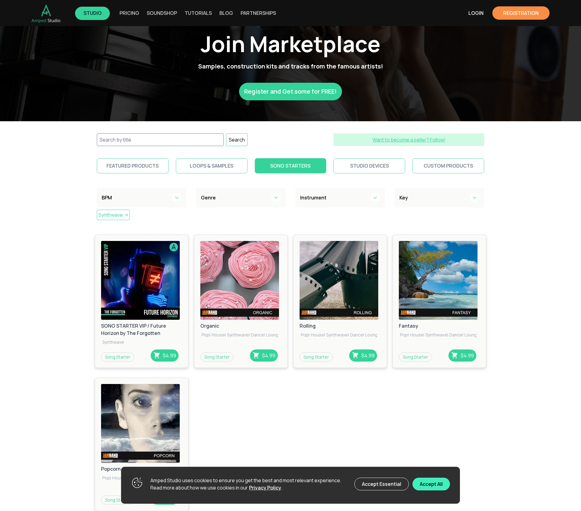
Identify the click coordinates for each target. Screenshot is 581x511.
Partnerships (258, 13)
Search (237, 139)
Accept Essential (381, 484)
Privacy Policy (265, 487)
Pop (205, 335)
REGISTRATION (521, 13)
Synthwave (113, 215)
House (218, 335)
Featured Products (133, 165)
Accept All (431, 484)
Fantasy (408, 325)
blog (226, 13)
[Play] (142, 280)
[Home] (46, 13)
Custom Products (448, 165)
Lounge (273, 335)
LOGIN (476, 13)
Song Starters (290, 165)
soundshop (162, 13)
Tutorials (198, 13)
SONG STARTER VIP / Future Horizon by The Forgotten (133, 329)
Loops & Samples (211, 165)
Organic (209, 325)
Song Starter (117, 357)
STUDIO (93, 13)
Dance (257, 335)
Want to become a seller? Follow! (409, 139)
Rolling (308, 325)
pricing (129, 13)
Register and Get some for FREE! (290, 91)
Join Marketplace (290, 44)
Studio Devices (369, 165)
